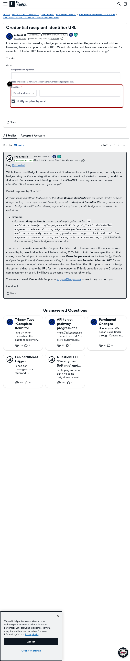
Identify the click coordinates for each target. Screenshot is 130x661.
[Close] (58, 616)
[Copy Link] (61, 38)
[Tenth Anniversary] (71, 35)
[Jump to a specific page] (124, 145)
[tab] (10, 136)
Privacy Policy (32, 634)
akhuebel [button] (20, 34)
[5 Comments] (76, 35)
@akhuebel (18, 165)
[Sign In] (125, 4)
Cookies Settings (31, 650)
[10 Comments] (59, 156)
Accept (31, 641)
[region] (31, 636)
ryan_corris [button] (21, 156)
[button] (9, 36)
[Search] (119, 4)
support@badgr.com (69, 279)
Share (11, 122)
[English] (18, 4)
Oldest (18, 145)
